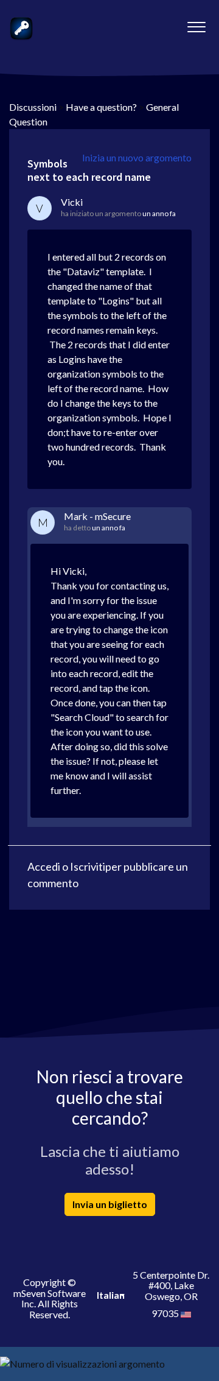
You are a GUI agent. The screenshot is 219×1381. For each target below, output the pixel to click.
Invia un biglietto (109, 1204)
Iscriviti (87, 866)
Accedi (43, 866)
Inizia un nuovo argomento (137, 157)
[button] (196, 23)
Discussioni (33, 107)
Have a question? (101, 107)
